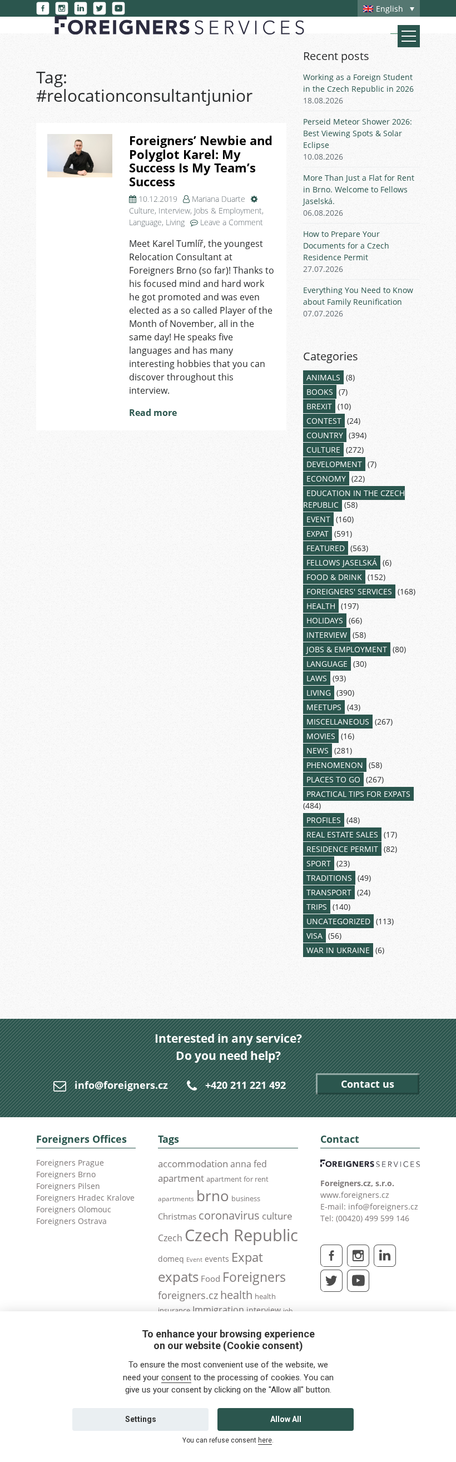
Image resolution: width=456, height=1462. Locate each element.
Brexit (319, 406)
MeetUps (323, 707)
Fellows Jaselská (341, 562)
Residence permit (342, 849)
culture (277, 1215)
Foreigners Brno (66, 1174)
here (265, 1440)
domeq (171, 1258)
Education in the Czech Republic (354, 499)
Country (324, 435)
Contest (323, 420)
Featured (325, 548)
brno (212, 1195)
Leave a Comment (231, 222)
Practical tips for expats (358, 794)
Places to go (333, 779)
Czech (170, 1238)
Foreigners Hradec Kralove (85, 1197)
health (236, 1294)
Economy (326, 478)
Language (145, 222)
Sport (318, 863)
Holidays (324, 620)
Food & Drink (334, 577)
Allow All (285, 1419)
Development (334, 464)
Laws (316, 678)
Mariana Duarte (218, 199)
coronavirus (229, 1215)
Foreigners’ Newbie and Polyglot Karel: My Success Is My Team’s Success (200, 161)
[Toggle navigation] (409, 36)
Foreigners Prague (70, 1162)
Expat (317, 533)
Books (319, 391)
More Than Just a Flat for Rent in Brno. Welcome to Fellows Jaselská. (358, 189)
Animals (323, 377)
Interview (174, 210)
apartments (176, 1198)
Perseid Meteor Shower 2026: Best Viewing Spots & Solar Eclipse (357, 133)
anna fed (248, 1164)
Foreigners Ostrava (71, 1221)
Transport (328, 892)
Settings (140, 1419)
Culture (142, 210)
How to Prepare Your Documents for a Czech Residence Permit (346, 245)
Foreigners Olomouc (73, 1209)
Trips (316, 906)
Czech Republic (241, 1235)
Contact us (367, 1084)
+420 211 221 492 (245, 1085)
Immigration (218, 1310)
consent (176, 1377)
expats (178, 1276)
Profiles (323, 820)
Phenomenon (334, 765)
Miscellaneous (337, 721)
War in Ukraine (338, 950)
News (317, 750)
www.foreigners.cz (354, 1195)
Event (318, 519)
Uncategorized (338, 921)
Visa (314, 935)
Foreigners (254, 1277)
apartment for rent (237, 1179)
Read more (153, 413)
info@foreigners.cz (121, 1085)
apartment (181, 1178)
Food (210, 1279)
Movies (320, 736)
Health (320, 606)
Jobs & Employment (228, 210)
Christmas (177, 1216)
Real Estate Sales (342, 834)
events (217, 1258)
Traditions (329, 878)
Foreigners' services (349, 591)
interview (263, 1310)
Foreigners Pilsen (68, 1186)
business (245, 1198)
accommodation (193, 1163)
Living (175, 222)
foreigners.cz (188, 1295)
